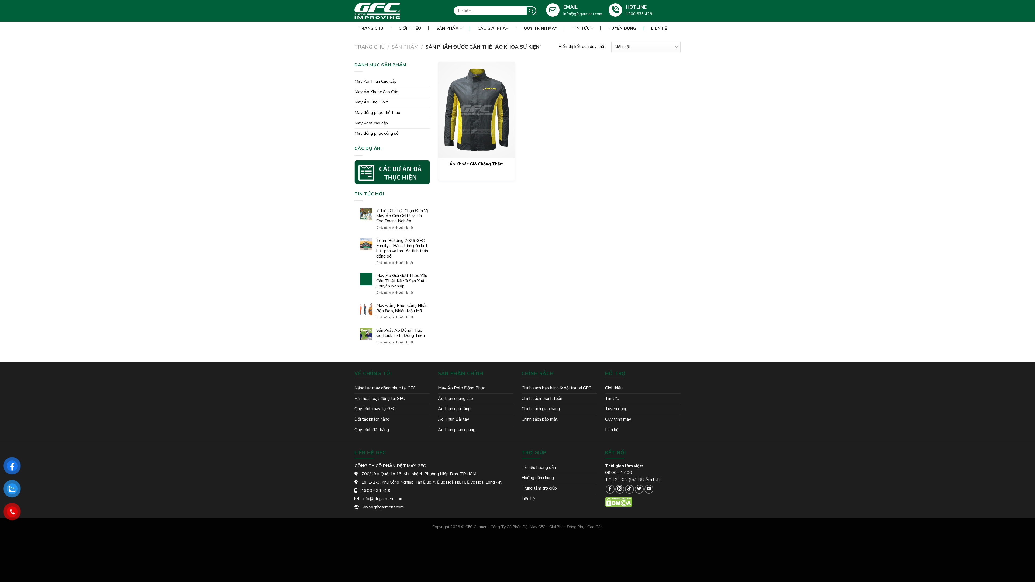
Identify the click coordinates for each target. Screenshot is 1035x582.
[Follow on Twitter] (639, 489)
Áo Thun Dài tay (453, 419)
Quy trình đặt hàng (371, 430)
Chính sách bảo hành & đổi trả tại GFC (556, 388)
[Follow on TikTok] (629, 489)
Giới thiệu (410, 28)
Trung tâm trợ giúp (539, 488)
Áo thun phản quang (456, 430)
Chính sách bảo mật (540, 419)
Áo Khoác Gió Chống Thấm (476, 164)
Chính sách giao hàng (541, 409)
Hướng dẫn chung (538, 478)
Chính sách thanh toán (542, 398)
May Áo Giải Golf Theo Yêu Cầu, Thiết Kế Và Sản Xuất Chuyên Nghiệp (401, 281)
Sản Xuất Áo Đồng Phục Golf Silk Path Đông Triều (400, 333)
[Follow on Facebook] (610, 489)
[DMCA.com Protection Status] (618, 502)
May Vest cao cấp (371, 123)
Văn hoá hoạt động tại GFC (379, 398)
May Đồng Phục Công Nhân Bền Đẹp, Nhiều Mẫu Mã (401, 308)
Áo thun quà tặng (454, 409)
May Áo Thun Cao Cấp (375, 81)
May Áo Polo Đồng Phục (461, 388)
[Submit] (531, 11)
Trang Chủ (371, 28)
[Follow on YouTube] (648, 489)
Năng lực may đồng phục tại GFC (385, 388)
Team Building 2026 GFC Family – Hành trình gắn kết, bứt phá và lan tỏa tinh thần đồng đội (402, 248)
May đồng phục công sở (376, 133)
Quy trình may (540, 28)
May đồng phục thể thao (377, 113)
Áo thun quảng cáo (455, 398)
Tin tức (580, 28)
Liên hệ (659, 28)
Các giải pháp (493, 28)
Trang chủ (369, 46)
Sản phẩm (447, 28)
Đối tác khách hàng (371, 419)
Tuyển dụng (622, 28)
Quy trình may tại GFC (374, 409)
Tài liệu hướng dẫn (539, 467)
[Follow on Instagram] (619, 489)
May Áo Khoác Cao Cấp (376, 92)
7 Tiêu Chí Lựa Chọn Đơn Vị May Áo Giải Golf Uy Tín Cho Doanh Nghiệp (402, 216)
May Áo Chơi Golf (371, 102)
